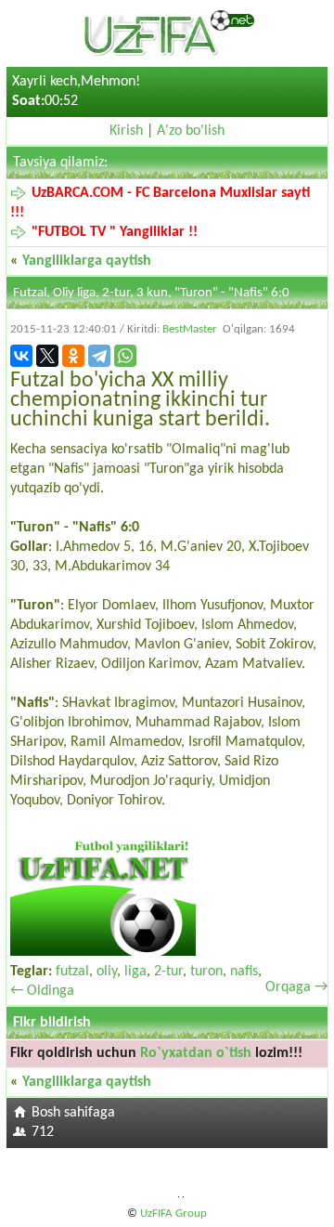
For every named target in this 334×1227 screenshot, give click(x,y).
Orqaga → (296, 987)
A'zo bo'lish (191, 131)
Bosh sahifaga (73, 1112)
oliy (106, 971)
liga (135, 971)
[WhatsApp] (125, 356)
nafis (244, 971)
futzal (72, 971)
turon (206, 971)
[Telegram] (99, 356)
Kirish (126, 131)
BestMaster (189, 329)
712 (43, 1132)
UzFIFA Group (173, 1213)
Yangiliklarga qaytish (86, 261)
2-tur (168, 971)
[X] (47, 356)
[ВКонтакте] (21, 356)
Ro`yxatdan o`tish (195, 1053)
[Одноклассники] (73, 356)
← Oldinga (42, 991)
